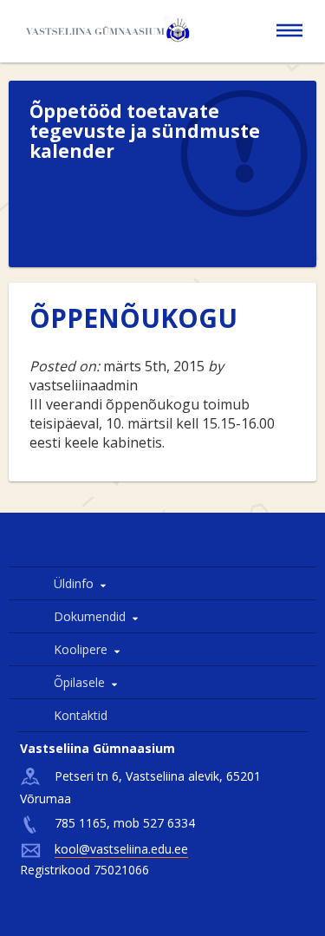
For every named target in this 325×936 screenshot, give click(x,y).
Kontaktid (80, 715)
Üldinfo (74, 583)
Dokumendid (90, 616)
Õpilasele (79, 682)
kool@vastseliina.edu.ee (121, 849)
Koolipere (80, 649)
